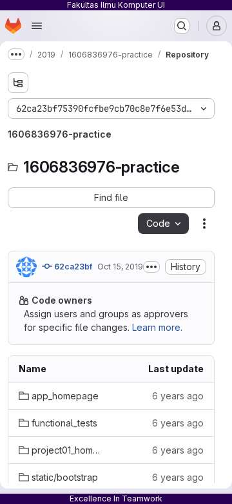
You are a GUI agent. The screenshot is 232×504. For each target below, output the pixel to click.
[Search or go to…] (181, 26)
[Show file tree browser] (18, 82)
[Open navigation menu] (36, 26)
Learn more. (157, 327)
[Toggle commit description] (151, 267)
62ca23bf (72, 266)
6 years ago (178, 395)
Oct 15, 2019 (120, 266)
